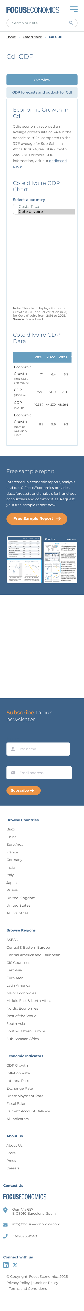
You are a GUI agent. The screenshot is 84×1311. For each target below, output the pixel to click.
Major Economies (21, 993)
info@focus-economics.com (36, 1224)
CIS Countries (18, 963)
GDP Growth (17, 1065)
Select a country (29, 199)
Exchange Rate (19, 1088)
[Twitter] (15, 1265)
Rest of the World (21, 1016)
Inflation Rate (18, 1073)
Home (11, 37)
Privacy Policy (18, 1283)
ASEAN (12, 940)
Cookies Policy (45, 1283)
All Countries (17, 913)
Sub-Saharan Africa (22, 1039)
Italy (10, 875)
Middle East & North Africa (28, 1001)
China (11, 837)
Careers (13, 1168)
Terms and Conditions (28, 1289)
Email (12, 762)
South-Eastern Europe (25, 1031)
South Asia (15, 1024)
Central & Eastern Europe (28, 947)
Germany (14, 860)
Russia (12, 890)
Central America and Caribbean (33, 955)
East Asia (14, 970)
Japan (11, 883)
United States (18, 905)
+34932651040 (24, 1236)
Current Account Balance (28, 1111)
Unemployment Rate (25, 1096)
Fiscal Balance (18, 1104)
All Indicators (17, 1119)
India (10, 867)
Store (11, 1153)
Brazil (11, 829)
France (12, 852)
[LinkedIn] (6, 1265)
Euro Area (14, 844)
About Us (14, 1145)
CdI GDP (55, 37)
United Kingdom (21, 898)
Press (11, 1161)
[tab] (42, 80)
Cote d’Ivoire (32, 37)
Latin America (18, 985)
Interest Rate (17, 1081)
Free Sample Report (33, 518)
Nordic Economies (22, 1008)
